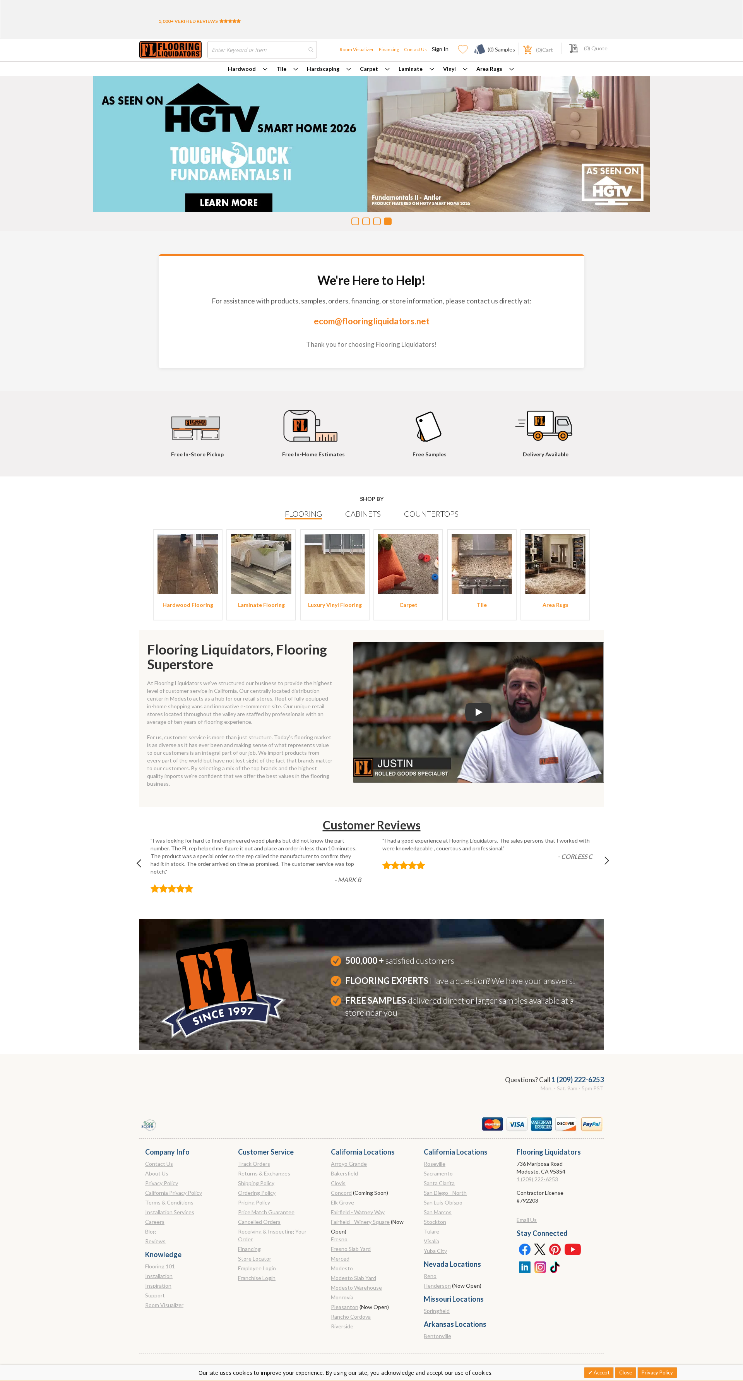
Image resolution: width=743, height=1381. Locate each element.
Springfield (437, 1310)
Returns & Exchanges (264, 1173)
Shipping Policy (256, 1183)
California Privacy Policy (173, 1192)
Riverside (342, 1326)
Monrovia (342, 1297)
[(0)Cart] (523, 49)
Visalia (431, 1241)
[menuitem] (247, 69)
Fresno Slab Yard (351, 1249)
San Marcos (438, 1212)
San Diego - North (445, 1192)
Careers (154, 1221)
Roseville (434, 1163)
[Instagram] (540, 1266)
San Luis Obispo (443, 1202)
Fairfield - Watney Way (358, 1212)
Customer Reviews (372, 825)
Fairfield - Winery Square (360, 1221)
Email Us (527, 1220)
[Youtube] (572, 1249)
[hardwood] (188, 563)
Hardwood (242, 68)
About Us (156, 1173)
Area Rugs (489, 68)
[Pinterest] (555, 1249)
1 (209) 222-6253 (577, 1079)
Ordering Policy (257, 1192)
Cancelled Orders (259, 1221)
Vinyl (449, 68)
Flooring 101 (160, 1266)
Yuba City (435, 1250)
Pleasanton (344, 1307)
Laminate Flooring (261, 604)
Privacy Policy (161, 1183)
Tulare (431, 1231)
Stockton (435, 1221)
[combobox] (262, 49)
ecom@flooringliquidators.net (372, 321)
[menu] (371, 69)
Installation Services (169, 1212)
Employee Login (257, 1268)
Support (155, 1295)
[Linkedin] (524, 1266)
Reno (430, 1276)
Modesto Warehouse (356, 1287)
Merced (340, 1258)
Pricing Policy (254, 1202)
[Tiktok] (555, 1266)
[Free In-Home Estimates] (313, 422)
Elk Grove (342, 1202)
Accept (600, 1372)
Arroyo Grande (349, 1163)
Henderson (437, 1285)
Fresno (339, 1239)
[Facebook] (524, 1249)
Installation (159, 1276)
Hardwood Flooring (188, 604)
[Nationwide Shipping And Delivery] (546, 422)
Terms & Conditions (169, 1202)
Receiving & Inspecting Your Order (272, 1235)
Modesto (342, 1268)
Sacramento (438, 1173)
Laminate (411, 68)
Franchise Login (257, 1278)
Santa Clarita (439, 1183)
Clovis (338, 1183)
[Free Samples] (430, 422)
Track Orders (254, 1163)
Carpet (369, 68)
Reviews (155, 1241)
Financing (389, 49)
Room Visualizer (357, 49)
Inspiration (158, 1285)
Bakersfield (344, 1173)
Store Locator (254, 1258)
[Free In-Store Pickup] (197, 422)
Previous (143, 865)
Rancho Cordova (351, 1316)
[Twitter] (540, 1249)
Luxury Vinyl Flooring (335, 604)
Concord (341, 1192)
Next (600, 865)
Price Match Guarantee (266, 1212)
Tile (281, 68)
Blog (150, 1231)
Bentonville (437, 1336)
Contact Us (415, 49)
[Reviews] (230, 21)
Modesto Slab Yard (353, 1278)
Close (625, 1372)
